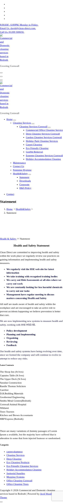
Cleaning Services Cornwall (33, 126)
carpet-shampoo (14, 451)
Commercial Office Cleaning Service (44, 130)
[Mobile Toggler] (14, 120)
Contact (10, 194)
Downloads (25, 181)
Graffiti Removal (34, 152)
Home (9, 119)
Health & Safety (8, 238)
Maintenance (19, 162)
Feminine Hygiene (22, 170)
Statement (24, 177)
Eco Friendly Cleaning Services (22, 466)
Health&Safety (20, 173)
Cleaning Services (22, 123)
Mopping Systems (15, 477)
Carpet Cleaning (34, 144)
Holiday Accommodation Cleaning (43, 159)
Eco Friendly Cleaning (37, 148)
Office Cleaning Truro (17, 484)
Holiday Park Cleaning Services (42, 141)
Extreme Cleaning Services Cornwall (44, 155)
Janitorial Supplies (15, 473)
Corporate (24, 184)
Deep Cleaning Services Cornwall (43, 134)
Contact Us (18, 166)
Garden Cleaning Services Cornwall (44, 137)
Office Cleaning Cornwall (19, 480)
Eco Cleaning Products (17, 462)
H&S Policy (25, 188)
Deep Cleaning (13, 459)
